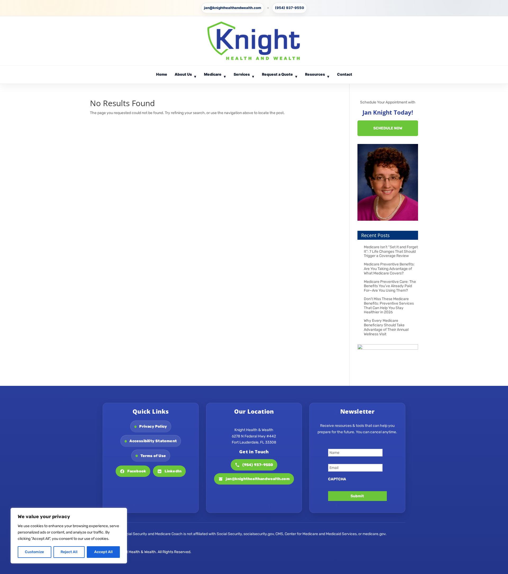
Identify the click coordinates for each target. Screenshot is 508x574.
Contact (344, 74)
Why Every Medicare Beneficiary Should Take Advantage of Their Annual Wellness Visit (386, 327)
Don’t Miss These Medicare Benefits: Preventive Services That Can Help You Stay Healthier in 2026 (389, 305)
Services (244, 75)
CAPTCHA (337, 479)
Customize (34, 552)
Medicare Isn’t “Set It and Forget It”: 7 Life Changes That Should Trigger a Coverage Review (391, 251)
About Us (185, 75)
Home (161, 74)
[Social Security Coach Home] (254, 41)
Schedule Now (387, 128)
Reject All (69, 552)
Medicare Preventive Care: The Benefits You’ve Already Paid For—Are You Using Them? (390, 286)
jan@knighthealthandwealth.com (232, 8)
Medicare (215, 75)
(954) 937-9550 (289, 8)
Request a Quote (279, 75)
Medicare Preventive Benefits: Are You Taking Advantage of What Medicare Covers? (389, 268)
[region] (69, 535)
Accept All (103, 552)
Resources (317, 75)
